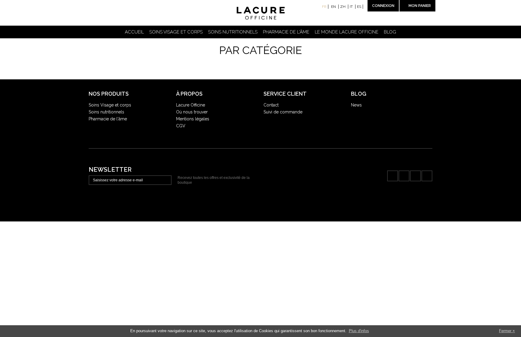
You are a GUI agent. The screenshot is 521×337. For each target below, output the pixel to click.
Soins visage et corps (176, 32)
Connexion (383, 6)
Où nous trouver (192, 112)
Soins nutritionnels (232, 32)
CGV (180, 125)
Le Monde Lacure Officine (346, 32)
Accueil (134, 32)
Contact (271, 105)
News (356, 105)
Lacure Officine (190, 105)
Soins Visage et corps (110, 105)
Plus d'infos (359, 331)
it (352, 7)
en (334, 7)
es (359, 7)
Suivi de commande (283, 112)
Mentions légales (192, 118)
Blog (390, 32)
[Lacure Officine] (260, 13)
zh (343, 7)
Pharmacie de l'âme (286, 32)
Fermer (505, 331)
